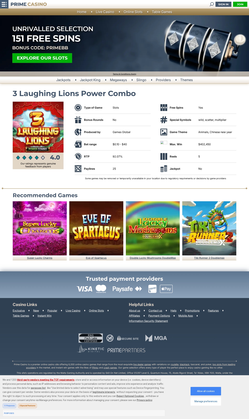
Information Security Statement (148, 321)
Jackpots (63, 80)
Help (174, 310)
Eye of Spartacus (96, 257)
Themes (186, 80)
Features (213, 310)
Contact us (155, 310)
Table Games (162, 12)
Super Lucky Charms (39, 257)
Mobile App (185, 315)
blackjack (184, 364)
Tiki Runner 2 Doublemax (209, 257)
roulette (175, 364)
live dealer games (142, 364)
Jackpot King (90, 80)
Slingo (141, 80)
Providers (163, 80)
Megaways (118, 80)
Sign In (223, 4)
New (36, 310)
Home (81, 12)
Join (240, 4)
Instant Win (44, 315)
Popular (52, 310)
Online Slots (133, 12)
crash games (110, 367)
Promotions (192, 310)
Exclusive (19, 310)
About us (134, 310)
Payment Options (159, 315)
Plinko (95, 367)
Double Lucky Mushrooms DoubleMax (153, 257)
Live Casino (105, 12)
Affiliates (134, 315)
